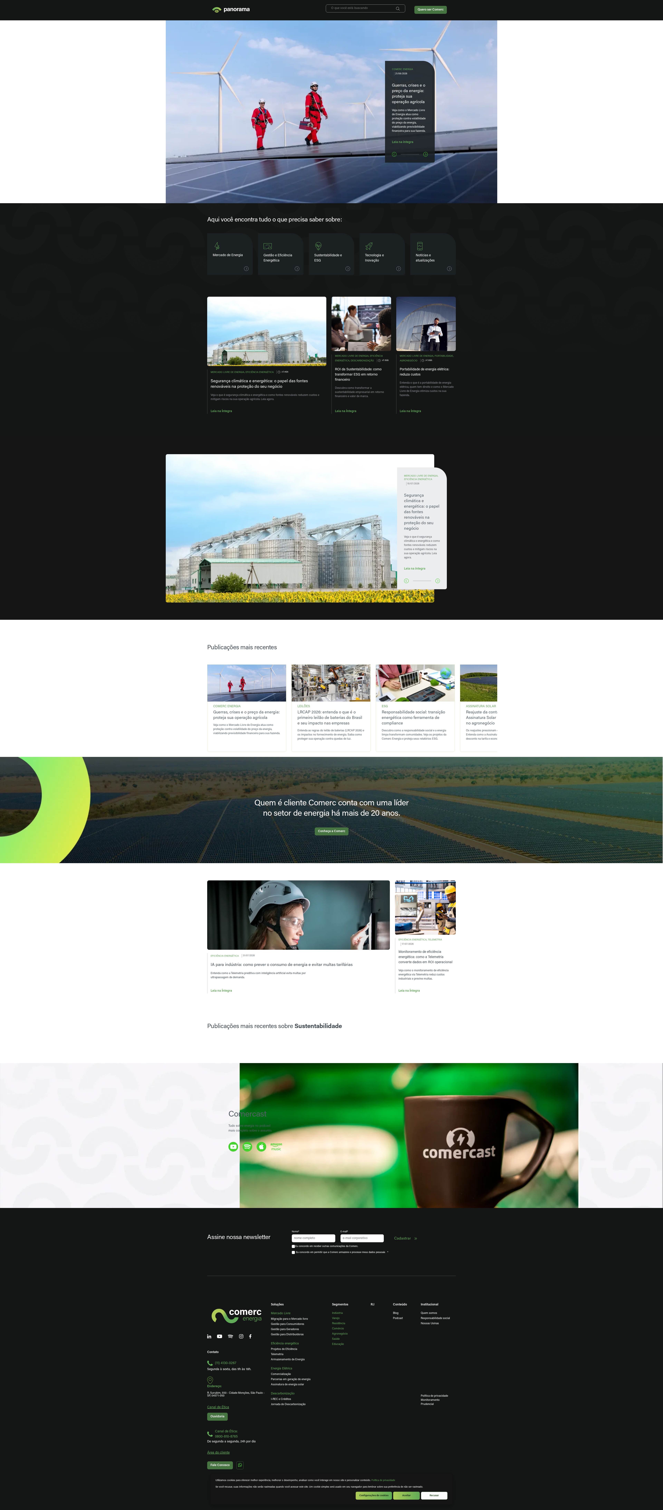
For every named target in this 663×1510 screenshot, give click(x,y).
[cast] (247, 1147)
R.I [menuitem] (372, 1304)
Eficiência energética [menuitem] (285, 1343)
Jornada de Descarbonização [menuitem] (288, 1404)
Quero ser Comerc (431, 9)
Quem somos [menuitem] (429, 1313)
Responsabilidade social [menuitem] (435, 1318)
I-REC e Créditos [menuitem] (281, 1399)
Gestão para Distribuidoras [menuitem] (287, 1334)
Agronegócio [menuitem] (340, 1334)
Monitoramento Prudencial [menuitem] (424, 1402)
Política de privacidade (383, 1480)
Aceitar (406, 1495)
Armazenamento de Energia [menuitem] (288, 1359)
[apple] (261, 1147)
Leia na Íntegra (221, 411)
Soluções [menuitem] (277, 1304)
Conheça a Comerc (331, 831)
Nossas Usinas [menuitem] (430, 1323)
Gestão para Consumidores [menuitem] (287, 1324)
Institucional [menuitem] (429, 1304)
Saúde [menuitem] (336, 1339)
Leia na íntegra (402, 142)
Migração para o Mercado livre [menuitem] (289, 1319)
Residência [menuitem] (338, 1323)
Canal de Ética (218, 1407)
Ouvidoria (217, 1416)
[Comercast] (230, 1336)
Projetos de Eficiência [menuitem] (284, 1349)
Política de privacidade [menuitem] (434, 1396)
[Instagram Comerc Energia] (241, 1336)
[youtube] (233, 1147)
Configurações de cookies (373, 1495)
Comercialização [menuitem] (281, 1374)
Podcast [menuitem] (398, 1318)
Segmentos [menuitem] (340, 1304)
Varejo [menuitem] (336, 1318)
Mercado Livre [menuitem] (280, 1313)
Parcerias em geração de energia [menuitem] (290, 1379)
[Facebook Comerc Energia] (250, 1336)
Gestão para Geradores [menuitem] (285, 1329)
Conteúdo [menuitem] (400, 1304)
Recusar (434, 1495)
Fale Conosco (220, 1465)
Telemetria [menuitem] (277, 1354)
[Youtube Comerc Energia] (219, 1336)
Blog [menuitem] (395, 1313)
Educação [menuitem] (338, 1344)
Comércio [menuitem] (338, 1328)
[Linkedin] (209, 1336)
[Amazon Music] (276, 1146)
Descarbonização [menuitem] (283, 1393)
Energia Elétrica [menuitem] (281, 1368)
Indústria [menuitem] (337, 1313)
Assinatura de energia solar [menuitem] (287, 1384)
